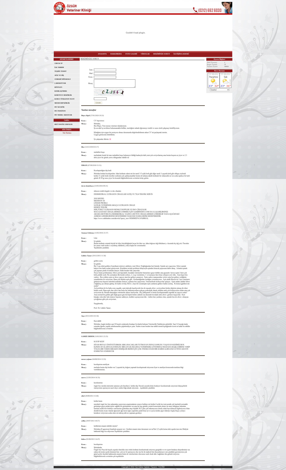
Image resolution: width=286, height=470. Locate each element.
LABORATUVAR (60, 83)
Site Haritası (67, 133)
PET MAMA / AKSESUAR (63, 115)
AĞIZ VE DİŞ (59, 75)
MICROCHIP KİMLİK (62, 103)
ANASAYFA (102, 54)
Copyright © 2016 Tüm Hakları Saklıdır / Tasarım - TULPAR (143, 467)
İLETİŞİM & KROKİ (181, 54)
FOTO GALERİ (131, 54)
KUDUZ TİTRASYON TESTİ (64, 99)
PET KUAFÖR (59, 107)
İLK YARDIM (59, 67)
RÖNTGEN (58, 87)
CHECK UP (58, 63)
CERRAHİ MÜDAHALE (63, 79)
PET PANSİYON (60, 111)
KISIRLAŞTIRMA (61, 91)
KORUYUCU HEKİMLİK (63, 95)
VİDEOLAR (145, 54)
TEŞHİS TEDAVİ (60, 71)
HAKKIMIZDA (116, 54)
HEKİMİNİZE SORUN (161, 54)
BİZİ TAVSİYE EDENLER (63, 124)
